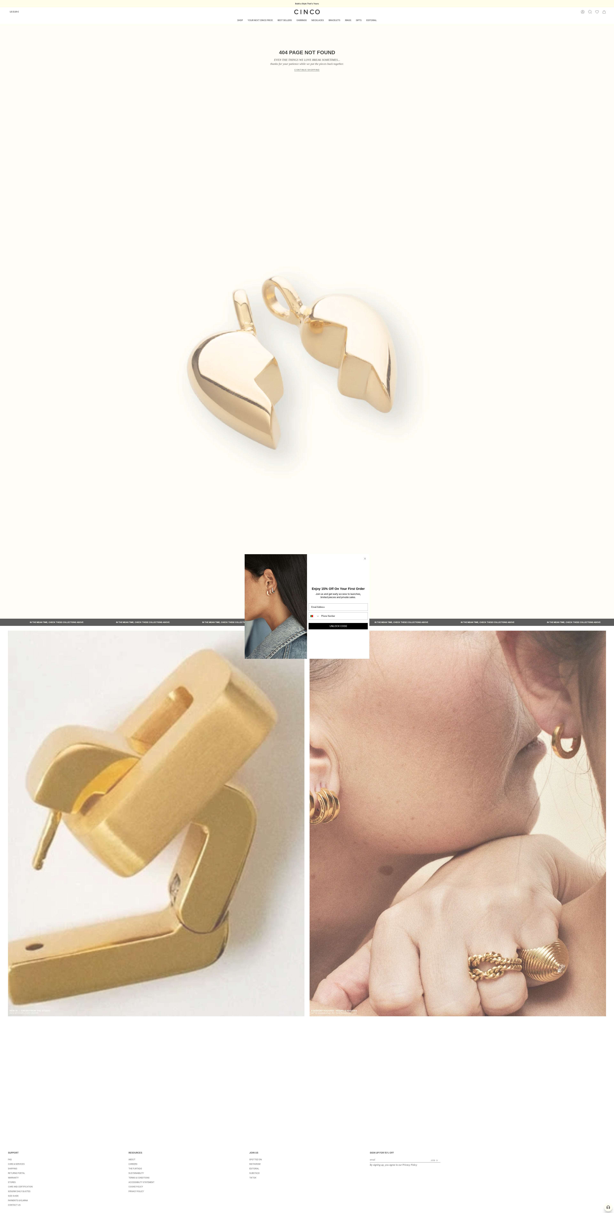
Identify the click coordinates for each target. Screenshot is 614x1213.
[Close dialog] (365, 559)
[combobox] (314, 616)
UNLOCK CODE (338, 626)
